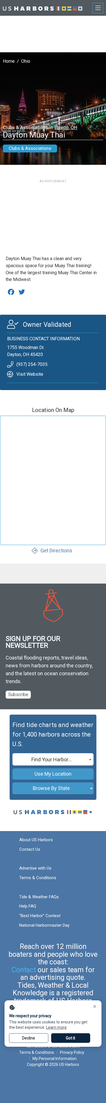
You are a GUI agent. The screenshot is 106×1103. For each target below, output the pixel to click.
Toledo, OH (65, 127)
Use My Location (53, 774)
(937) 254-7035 (31, 364)
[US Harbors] (42, 8)
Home (9, 61)
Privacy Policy (72, 1052)
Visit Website (29, 374)
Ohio (25, 61)
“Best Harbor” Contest (39, 915)
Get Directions (56, 550)
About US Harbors (36, 839)
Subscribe (18, 694)
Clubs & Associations (30, 148)
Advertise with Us (35, 868)
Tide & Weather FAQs (39, 896)
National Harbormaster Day (44, 925)
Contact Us (29, 849)
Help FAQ (27, 906)
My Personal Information (54, 1059)
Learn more (56, 1027)
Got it (70, 1038)
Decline (28, 1038)
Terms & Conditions (37, 877)
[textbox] (53, 759)
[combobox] (53, 759)
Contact (24, 970)
